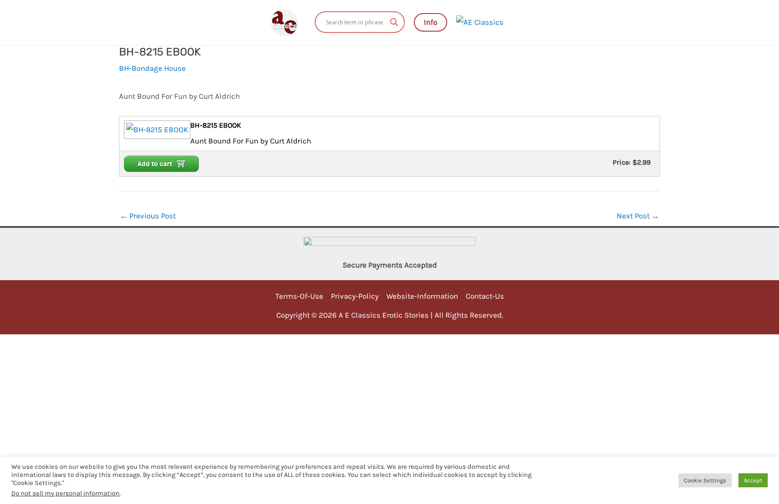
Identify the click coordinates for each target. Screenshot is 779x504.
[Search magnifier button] (394, 22)
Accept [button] (753, 480)
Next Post (638, 215)
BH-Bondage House (152, 68)
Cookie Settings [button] (705, 480)
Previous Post (148, 215)
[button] (430, 22)
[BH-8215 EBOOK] (156, 129)
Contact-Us (485, 296)
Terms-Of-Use (299, 296)
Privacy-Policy (355, 296)
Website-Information (422, 296)
